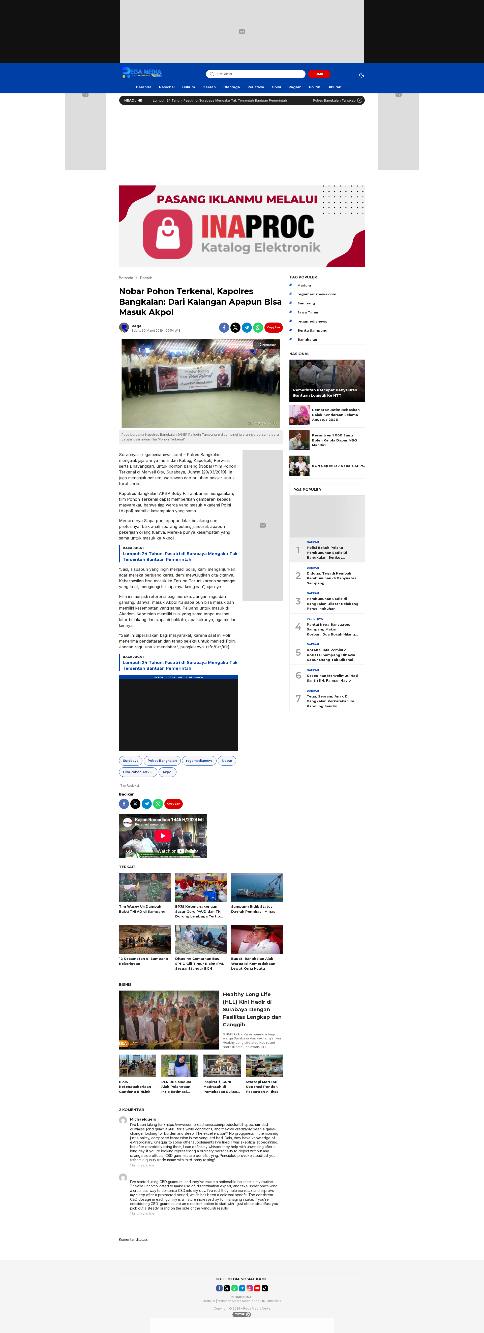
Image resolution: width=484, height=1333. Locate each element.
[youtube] (257, 1288)
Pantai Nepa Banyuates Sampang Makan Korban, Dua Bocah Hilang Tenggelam (331, 629)
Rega (136, 326)
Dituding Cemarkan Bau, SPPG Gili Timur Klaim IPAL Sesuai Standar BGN (199, 963)
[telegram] (247, 328)
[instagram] (250, 1288)
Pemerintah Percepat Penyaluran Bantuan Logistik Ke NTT (325, 393)
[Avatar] (123, 1120)
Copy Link (273, 327)
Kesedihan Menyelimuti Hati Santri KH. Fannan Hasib (332, 678)
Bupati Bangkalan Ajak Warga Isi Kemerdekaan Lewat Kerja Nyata (253, 963)
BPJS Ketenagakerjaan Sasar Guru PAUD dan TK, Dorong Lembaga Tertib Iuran (198, 913)
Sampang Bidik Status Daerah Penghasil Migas (253, 908)
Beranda (126, 278)
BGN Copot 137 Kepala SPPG (338, 466)
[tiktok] (265, 1288)
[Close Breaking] (359, 100)
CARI (319, 74)
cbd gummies (143, 1176)
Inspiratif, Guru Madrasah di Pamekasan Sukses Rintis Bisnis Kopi (221, 1089)
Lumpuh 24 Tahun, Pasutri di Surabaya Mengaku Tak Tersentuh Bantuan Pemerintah (175, 100)
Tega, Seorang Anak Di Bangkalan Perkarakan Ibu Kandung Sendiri (331, 701)
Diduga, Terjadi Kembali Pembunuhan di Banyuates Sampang (331, 578)
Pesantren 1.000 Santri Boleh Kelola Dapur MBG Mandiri (334, 440)
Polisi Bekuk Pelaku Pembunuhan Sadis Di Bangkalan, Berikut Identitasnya (327, 553)
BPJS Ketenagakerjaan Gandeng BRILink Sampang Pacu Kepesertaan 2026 (136, 1091)
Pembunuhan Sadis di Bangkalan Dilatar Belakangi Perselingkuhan (333, 604)
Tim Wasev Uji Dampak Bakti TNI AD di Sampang (142, 908)
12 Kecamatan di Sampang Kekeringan (143, 961)
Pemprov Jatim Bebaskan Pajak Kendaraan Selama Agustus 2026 (336, 415)
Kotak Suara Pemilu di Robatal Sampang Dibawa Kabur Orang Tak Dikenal (331, 655)
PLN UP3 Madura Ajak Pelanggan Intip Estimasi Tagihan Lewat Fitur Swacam (176, 1091)
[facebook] (224, 328)
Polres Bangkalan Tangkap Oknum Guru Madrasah (308, 100)
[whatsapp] (258, 328)
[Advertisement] (242, 144)
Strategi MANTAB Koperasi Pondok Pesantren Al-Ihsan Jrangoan (263, 1089)
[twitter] (235, 328)
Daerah (146, 278)
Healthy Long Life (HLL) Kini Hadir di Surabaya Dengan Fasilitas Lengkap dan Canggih (252, 1009)
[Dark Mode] (361, 75)
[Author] (124, 328)
